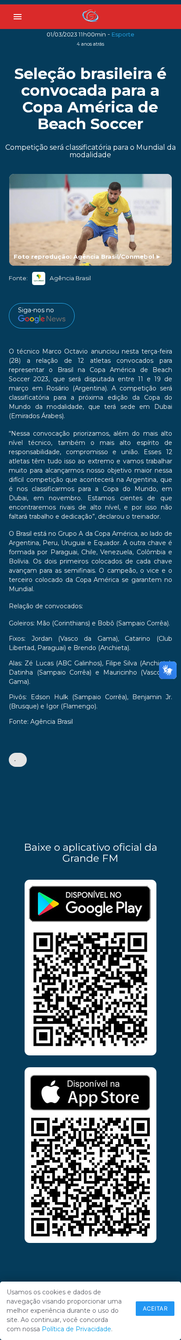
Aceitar (155, 1308)
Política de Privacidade (76, 1329)
